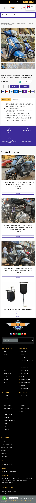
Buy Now (25, 86)
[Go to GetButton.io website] (4, 501)
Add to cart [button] (18, 191)
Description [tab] (6, 99)
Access (8, 23)
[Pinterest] (22, 334)
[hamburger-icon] (3, 8)
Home (2, 23)
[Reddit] (25, 334)
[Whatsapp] (27, 2)
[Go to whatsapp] (4, 498)
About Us (15, 2)
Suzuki (5, 23)
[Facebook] (32, 2)
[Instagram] (24, 2)
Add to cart (14, 86)
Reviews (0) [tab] (15, 99)
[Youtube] (30, 2)
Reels (5, 2)
